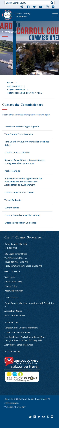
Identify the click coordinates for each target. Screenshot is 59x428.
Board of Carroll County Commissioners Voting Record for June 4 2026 (24, 162)
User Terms (9, 277)
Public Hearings (12, 170)
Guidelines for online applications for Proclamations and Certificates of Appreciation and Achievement (23, 181)
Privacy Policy (10, 286)
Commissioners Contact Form (19, 192)
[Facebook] (28, 6)
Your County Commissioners (18, 134)
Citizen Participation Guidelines (20, 222)
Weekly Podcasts (12, 200)
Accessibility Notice (13, 311)
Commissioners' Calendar (17, 152)
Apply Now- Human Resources (18, 344)
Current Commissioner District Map (22, 215)
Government (14, 86)
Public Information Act (14, 315)
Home (10, 83)
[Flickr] (53, 6)
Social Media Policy (13, 281)
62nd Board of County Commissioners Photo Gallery (26, 143)
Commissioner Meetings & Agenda (21, 126)
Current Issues (11, 207)
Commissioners (16, 89)
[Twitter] (34, 6)
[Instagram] (47, 6)
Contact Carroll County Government (21, 327)
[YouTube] (41, 6)
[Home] (21, 6)
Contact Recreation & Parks (17, 332)
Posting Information (13, 290)
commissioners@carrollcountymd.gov (32, 114)
